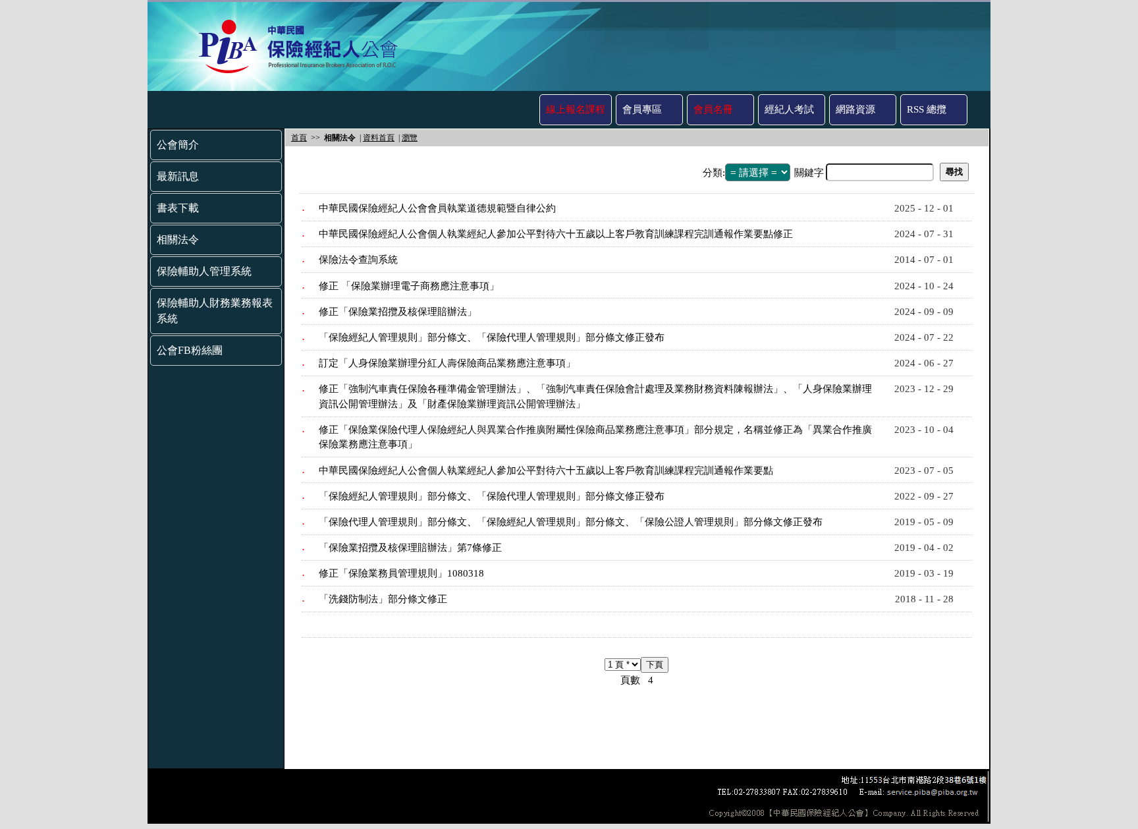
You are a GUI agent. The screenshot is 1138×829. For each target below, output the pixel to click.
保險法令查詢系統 (358, 259)
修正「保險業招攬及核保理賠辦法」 (398, 311)
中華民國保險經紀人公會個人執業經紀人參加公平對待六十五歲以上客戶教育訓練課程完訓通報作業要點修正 (556, 234)
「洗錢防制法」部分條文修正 (383, 599)
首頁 (299, 137)
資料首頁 (378, 137)
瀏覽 (410, 137)
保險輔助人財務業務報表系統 (215, 310)
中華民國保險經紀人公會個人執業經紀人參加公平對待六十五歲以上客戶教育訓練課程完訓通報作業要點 (546, 470)
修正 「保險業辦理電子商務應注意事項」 (409, 286)
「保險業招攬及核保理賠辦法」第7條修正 (410, 547)
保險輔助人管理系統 (204, 271)
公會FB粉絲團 (190, 350)
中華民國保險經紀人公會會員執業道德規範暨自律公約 (437, 208)
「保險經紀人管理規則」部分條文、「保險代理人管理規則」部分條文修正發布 (491, 337)
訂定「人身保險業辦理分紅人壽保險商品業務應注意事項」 (447, 363)
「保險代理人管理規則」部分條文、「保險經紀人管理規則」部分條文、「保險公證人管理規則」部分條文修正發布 (571, 522)
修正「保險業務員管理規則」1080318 (401, 573)
